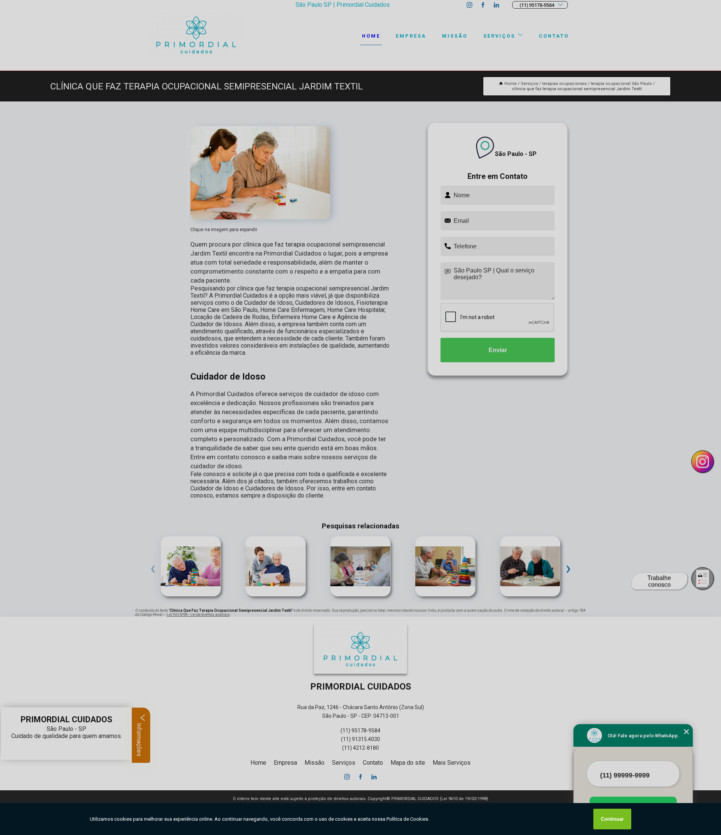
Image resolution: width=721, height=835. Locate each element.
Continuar (612, 819)
